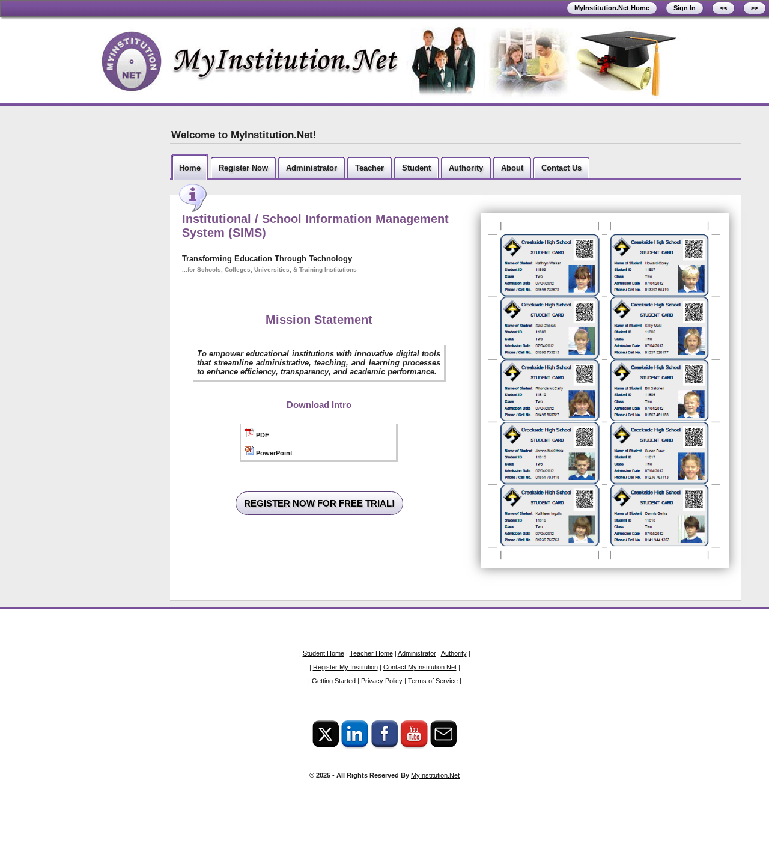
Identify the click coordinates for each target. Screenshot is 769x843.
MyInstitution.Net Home (611, 7)
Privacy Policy (382, 680)
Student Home (323, 653)
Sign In (684, 7)
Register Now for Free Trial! (319, 503)
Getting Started (334, 680)
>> (754, 7)
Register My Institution (345, 667)
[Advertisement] (83, 301)
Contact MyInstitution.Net (420, 667)
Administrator (417, 653)
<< (723, 7)
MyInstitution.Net (435, 775)
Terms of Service (433, 680)
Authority (454, 653)
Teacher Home (371, 653)
